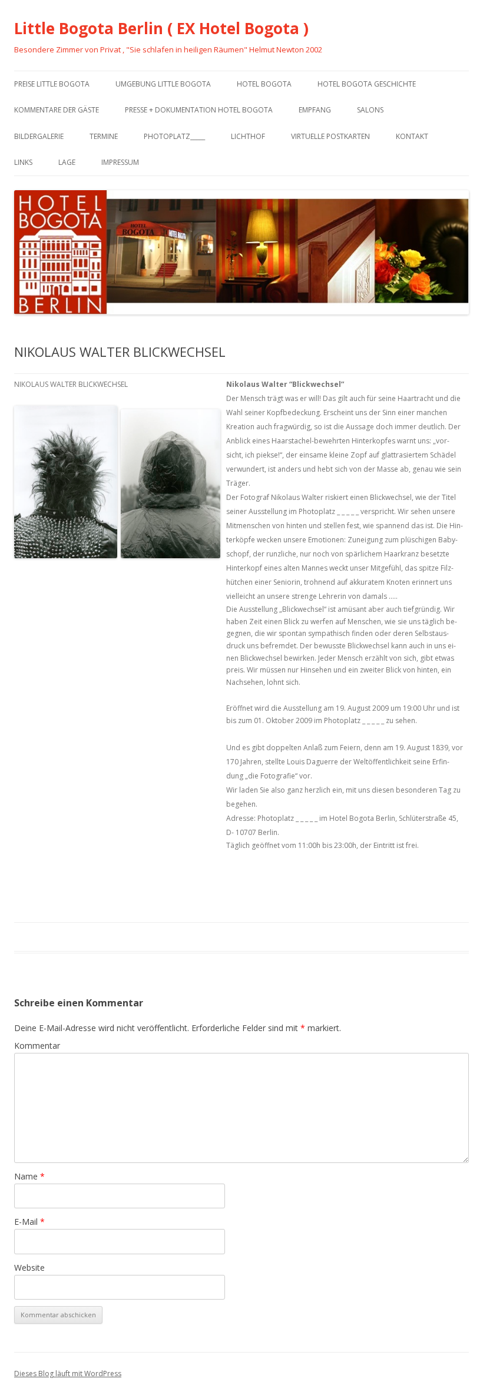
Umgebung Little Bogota (163, 84)
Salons (370, 110)
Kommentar (37, 1045)
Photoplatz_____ (174, 136)
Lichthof (248, 136)
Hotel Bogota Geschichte (366, 84)
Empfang (315, 110)
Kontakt (412, 136)
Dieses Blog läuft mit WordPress (67, 1374)
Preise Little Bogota (52, 84)
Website (29, 1267)
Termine (104, 136)
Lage (66, 162)
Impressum (120, 162)
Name (29, 1176)
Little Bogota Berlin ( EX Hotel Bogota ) (161, 28)
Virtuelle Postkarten (330, 136)
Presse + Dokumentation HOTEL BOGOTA (199, 110)
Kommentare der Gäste (56, 110)
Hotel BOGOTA (264, 84)
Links (23, 162)
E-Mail (29, 1221)
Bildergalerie (39, 136)
